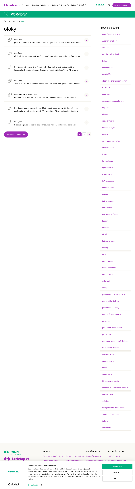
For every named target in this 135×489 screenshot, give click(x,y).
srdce (104, 368)
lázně (104, 234)
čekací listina (107, 68)
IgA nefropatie (108, 181)
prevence (106, 321)
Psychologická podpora (74, 461)
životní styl (106, 428)
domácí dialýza (108, 128)
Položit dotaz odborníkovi (16, 134)
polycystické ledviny (110, 308)
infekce (105, 194)
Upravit (116, 472)
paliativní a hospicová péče (113, 294)
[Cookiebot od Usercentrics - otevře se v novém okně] (13, 484)
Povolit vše (117, 466)
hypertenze (107, 174)
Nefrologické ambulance (49, 5)
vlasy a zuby (107, 394)
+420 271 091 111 (115, 456)
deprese (105, 108)
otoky (104, 288)
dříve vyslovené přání (111, 141)
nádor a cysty (108, 261)
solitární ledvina (108, 354)
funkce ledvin (107, 161)
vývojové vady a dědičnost (113, 408)
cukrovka (106, 94)
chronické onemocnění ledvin (114, 81)
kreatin (105, 221)
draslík (105, 134)
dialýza (105, 114)
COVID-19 (106, 88)
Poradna (35, 5)
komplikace (107, 208)
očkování (106, 281)
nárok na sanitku (109, 268)
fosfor (104, 154)
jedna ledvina (107, 201)
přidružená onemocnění (112, 328)
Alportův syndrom (109, 41)
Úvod (6, 21)
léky (104, 254)
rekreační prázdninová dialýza (115, 341)
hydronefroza (107, 168)
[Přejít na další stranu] (89, 134)
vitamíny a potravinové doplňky (115, 388)
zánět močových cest (111, 414)
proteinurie (106, 334)
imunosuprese (108, 188)
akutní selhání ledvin (111, 34)
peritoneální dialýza (110, 301)
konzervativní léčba (110, 214)
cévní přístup (107, 74)
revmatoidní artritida (110, 348)
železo (105, 421)
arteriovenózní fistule (111, 54)
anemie (105, 48)
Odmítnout (117, 479)
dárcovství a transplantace (113, 101)
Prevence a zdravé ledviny (53, 456)
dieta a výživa (108, 121)
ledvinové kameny (109, 241)
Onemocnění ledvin (50, 461)
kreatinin (105, 228)
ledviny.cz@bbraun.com (117, 461)
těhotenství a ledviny (111, 381)
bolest (104, 61)
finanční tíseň (108, 148)
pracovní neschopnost (111, 314)
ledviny (105, 248)
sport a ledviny (108, 361)
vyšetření (106, 401)
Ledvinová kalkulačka (120, 5)
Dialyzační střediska (68, 5)
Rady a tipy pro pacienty (75, 456)
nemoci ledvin (108, 274)
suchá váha (107, 374)
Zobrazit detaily (33, 485)
